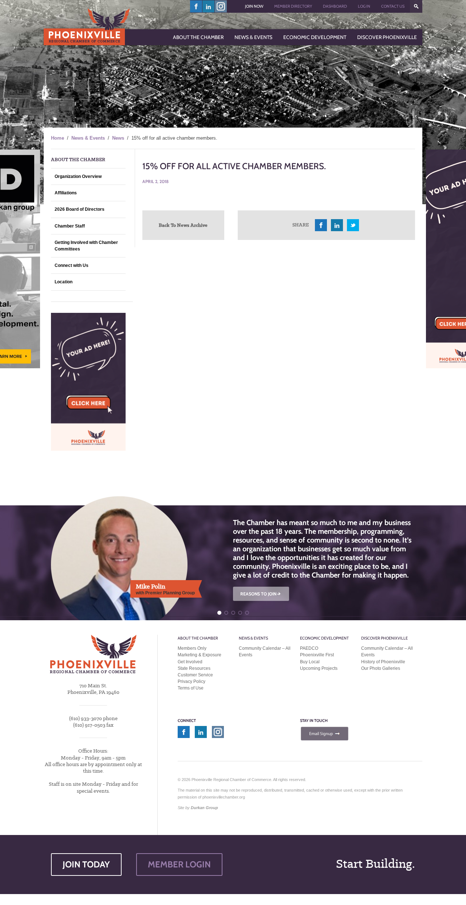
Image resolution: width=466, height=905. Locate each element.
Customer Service (195, 674)
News (118, 138)
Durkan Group (204, 807)
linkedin (208, 6)
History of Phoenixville (383, 661)
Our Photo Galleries (380, 668)
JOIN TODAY (86, 864)
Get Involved (190, 661)
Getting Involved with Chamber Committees (86, 246)
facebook (196, 6)
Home (57, 138)
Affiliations (66, 192)
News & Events (88, 138)
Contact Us (392, 6)
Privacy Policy (191, 681)
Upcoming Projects (318, 668)
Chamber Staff (70, 226)
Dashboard (335, 6)
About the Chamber (198, 638)
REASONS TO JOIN (261, 594)
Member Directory (293, 6)
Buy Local (310, 661)
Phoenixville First (317, 654)
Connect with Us (71, 265)
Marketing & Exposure (199, 654)
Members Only (192, 648)
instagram (221, 6)
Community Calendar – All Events (265, 651)
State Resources (194, 668)
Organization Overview (78, 176)
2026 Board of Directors (79, 209)
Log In (364, 6)
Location (63, 281)
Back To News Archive (183, 225)
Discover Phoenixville (384, 638)
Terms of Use (191, 688)
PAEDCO (309, 648)
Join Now (254, 6)
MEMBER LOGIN (179, 864)
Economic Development (324, 638)
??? (416, 6)
